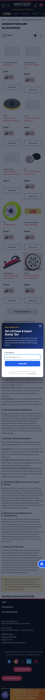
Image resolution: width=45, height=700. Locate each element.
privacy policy (32, 373)
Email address (9, 352)
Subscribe (22, 364)
